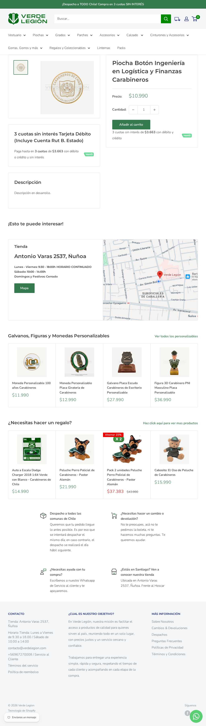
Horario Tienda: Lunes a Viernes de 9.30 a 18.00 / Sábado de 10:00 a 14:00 (30, 637)
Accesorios (107, 35)
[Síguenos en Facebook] (187, 713)
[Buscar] (166, 18)
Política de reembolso (23, 672)
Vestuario (14, 35)
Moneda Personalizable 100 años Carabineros (31, 385)
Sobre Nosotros (163, 621)
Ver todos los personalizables (177, 336)
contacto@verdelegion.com (27, 648)
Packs (121, 48)
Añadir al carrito (131, 124)
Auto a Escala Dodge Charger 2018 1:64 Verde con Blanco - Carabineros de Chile (31, 477)
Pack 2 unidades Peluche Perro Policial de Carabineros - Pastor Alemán (124, 477)
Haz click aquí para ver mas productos (171, 423)
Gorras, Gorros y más (23, 48)
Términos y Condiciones (168, 654)
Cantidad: (119, 109)
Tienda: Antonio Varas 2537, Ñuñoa (28, 623)
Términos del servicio (23, 665)
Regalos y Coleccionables (67, 48)
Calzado (133, 35)
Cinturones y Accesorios (167, 35)
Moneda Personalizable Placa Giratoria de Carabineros (76, 388)
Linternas (103, 48)
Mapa (24, 288)
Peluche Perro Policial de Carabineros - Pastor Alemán (77, 475)
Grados (60, 35)
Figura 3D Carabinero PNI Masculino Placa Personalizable (172, 388)
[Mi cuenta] (186, 19)
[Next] (198, 375)
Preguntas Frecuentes (167, 641)
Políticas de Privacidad (167, 647)
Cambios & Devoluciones (169, 628)
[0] (194, 18)
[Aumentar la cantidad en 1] (154, 110)
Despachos (159, 634)
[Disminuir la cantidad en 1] (133, 110)
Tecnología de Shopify (21, 711)
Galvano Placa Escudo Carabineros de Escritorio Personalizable (124, 388)
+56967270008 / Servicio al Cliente (28, 656)
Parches (82, 35)
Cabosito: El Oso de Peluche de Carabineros (173, 472)
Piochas (38, 35)
